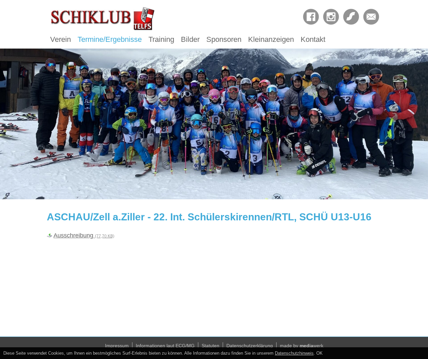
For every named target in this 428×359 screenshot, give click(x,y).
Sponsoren (223, 39)
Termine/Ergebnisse (110, 39)
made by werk (301, 345)
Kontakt (313, 39)
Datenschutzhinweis (294, 353)
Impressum (117, 345)
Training (161, 39)
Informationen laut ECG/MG (165, 345)
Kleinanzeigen (271, 39)
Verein (60, 39)
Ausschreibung (84, 235)
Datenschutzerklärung (249, 345)
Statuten (210, 345)
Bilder (190, 39)
